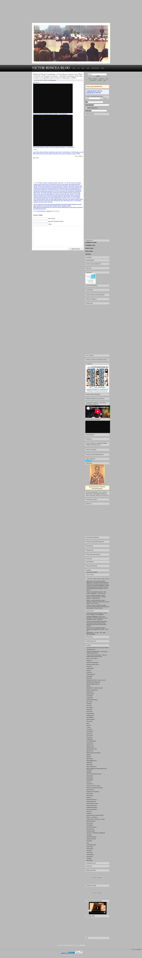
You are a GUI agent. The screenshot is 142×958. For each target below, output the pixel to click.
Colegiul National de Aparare (57, 187)
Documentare (50, 182)
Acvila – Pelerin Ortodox (92, 658)
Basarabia (36, 185)
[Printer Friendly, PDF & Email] (78, 156)
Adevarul (43, 184)
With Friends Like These (58, 200)
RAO (65, 196)
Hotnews (38, 192)
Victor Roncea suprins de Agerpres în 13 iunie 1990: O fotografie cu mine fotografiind (97, 613)
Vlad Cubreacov (90, 854)
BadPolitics (89, 678)
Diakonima (89, 703)
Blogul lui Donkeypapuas (92, 690)
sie (67, 197)
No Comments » (53, 80)
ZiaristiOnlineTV (63, 114)
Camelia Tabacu (90, 693)
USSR (52, 199)
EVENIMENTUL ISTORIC (91, 242)
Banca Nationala (65, 184)
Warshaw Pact (47, 200)
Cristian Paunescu (78, 187)
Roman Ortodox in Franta (92, 803)
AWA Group (59, 184)
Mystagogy (89, 772)
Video (83, 68)
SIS (69, 197)
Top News (60, 182)
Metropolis (72, 193)
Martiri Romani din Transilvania (94, 752)
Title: (86, 102)
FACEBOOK (88, 254)
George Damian (90, 715)
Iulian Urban (89, 737)
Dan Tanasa (89, 701)
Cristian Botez (90, 697)
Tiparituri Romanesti (91, 838)
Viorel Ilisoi (89, 850)
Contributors (65, 187)
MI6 (77, 193)
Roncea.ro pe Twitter (93, 93)
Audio (88, 68)
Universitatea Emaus (91, 844)
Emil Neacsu (89, 709)
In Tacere (89, 727)
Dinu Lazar (89, 705)
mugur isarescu (40, 195)
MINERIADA (89, 762)
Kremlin (78, 192)
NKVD (48, 195)
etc (80, 188)
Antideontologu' (90, 668)
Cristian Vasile (44, 188)
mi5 (75, 193)
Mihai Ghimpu (90, 758)
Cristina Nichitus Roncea (52, 188)
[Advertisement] (71, 11)
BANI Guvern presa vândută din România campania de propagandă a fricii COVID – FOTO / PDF (98, 629)
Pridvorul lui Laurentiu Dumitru (93, 785)
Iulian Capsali (90, 735)
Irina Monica (89, 733)
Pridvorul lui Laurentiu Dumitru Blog (95, 787)
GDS (58, 191)
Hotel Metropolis (71, 191)
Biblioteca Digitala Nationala (93, 684)
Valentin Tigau (90, 846)
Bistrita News (65, 185)
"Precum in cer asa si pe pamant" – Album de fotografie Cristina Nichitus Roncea (97, 655)
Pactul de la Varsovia (42, 196)
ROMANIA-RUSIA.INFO (92, 807)
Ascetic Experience (91, 674)
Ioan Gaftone (49, 192)
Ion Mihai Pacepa (66, 192)
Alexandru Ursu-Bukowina (92, 662)
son (71, 197)
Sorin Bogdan (90, 825)
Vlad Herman (90, 856)
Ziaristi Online (105, 579)
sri (72, 197)
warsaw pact (41, 200)
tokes (35, 199)
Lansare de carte (37, 193)
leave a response (41, 211)
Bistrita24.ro (77, 185)
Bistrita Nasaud (59, 185)
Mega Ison (89, 756)
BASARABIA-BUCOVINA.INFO (93, 682)
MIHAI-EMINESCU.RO (92, 760)
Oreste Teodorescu (59, 195)
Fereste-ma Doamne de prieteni (52, 189)
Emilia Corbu (89, 711)
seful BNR (64, 197)
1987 (67, 182)
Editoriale (55, 182)
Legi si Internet (90, 743)
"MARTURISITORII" (91, 649)
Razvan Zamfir (90, 795)
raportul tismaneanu (76, 196)
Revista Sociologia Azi (92, 799)
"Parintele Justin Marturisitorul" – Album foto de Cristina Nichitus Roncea (97, 652)
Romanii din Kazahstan (92, 809)
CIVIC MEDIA (90, 695)
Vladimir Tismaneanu (75, 199)
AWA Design (53, 184)
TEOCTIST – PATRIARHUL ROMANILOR (96, 833)
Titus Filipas (89, 840)
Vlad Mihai (89, 858)
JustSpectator (90, 739)
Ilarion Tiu (89, 725)
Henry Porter (89, 721)
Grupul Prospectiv (91, 719)
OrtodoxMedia (90, 779)
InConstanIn (89, 729)
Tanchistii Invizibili (91, 831)
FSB (56, 191)
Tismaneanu (77, 197)
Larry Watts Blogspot (91, 741)
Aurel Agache (90, 676)
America (47, 184)
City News (42, 187)
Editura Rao (68, 188)
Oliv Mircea (52, 195)
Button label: (88, 110)
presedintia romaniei (56, 196)
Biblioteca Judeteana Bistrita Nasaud (45, 185)
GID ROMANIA (90, 717)
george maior (62, 191)
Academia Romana (37, 184)
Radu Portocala (90, 789)
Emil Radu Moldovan (75, 188)
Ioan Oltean (55, 192)
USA (49, 199)
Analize (40, 182)
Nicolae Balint (90, 776)
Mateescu (89, 754)
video (69, 199)
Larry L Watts (56, 193)
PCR (51, 196)
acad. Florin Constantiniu (76, 182)
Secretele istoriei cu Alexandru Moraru (95, 815)
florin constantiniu (48, 191)
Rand (62, 196)
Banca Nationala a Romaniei (74, 184)
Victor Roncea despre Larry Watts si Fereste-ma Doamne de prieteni (49, 147)
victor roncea (65, 199)
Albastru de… (90, 660)
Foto (53, 191)
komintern (75, 192)
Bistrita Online (71, 185)
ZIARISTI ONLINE (89, 248)
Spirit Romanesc (90, 829)
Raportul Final (69, 196)
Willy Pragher (90, 860)
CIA (38, 187)
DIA (58, 188)
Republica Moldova (58, 197)
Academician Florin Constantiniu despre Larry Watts (45, 114)
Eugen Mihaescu (90, 713)
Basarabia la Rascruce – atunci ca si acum (96, 680)
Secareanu (89, 813)
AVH (50, 184)
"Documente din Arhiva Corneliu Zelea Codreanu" (98, 647)
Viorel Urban (89, 852)
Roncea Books (95, 68)
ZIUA (78, 68)
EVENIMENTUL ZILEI (90, 245)
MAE (65, 193)
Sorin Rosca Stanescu (92, 827)
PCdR (48, 196)
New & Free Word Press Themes (94, 774)
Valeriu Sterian (90, 848)
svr (74, 197)
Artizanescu (89, 672)
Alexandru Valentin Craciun (93, 664)
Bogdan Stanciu (90, 691)
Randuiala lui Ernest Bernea (93, 791)
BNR (81, 185)
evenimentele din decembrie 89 (40, 189)
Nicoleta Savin (90, 778)
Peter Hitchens (90, 783)
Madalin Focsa (90, 745)
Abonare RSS (98, 86)
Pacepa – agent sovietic (75, 195)
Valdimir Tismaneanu (58, 199)
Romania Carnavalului (92, 805)
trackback (48, 211)
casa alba (35, 187)
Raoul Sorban (90, 793)
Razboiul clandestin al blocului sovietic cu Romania (44, 197)
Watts (52, 200)
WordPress (82, 945)
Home (73, 68)
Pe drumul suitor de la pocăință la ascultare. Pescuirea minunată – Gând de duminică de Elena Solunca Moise (98, 606)
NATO (45, 195)
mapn (68, 193)
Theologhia (89, 835)
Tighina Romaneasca (91, 836)
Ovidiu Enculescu (66, 195)
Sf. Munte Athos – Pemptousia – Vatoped (96, 819)
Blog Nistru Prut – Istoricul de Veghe (95, 688)
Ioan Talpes (60, 192)
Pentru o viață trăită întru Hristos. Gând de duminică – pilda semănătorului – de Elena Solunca (96, 597)
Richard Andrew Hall (91, 801)
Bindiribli (89, 686)
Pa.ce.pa (89, 781)
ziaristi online (50, 201)
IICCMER (45, 192)
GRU (66, 191)
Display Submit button (92, 108)
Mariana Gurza (90, 750)
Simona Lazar (90, 823)
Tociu (88, 842)
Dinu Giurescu (62, 188)
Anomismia (89, 666)
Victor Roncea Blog (51, 67)
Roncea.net (89, 811)
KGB (71, 192)
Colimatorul (45, 182)
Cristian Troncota (37, 188)
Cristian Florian (71, 187)
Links (102, 68)
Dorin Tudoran (90, 707)
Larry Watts (61, 193)
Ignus (88, 723)
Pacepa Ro (36, 196)
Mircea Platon (90, 764)
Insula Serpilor (90, 731)
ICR (41, 192)
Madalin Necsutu (90, 747)
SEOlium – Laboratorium (92, 817)
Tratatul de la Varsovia (40, 199)
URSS (47, 199)
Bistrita (54, 185)
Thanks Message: (89, 105)
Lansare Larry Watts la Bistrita (47, 193)
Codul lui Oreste (47, 187)
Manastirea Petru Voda (92, 749)
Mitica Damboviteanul (91, 766)
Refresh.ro (89, 797)
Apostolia (89, 670)
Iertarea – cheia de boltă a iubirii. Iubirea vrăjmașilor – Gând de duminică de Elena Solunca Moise (98, 602)
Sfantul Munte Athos (91, 821)
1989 (70, 182)
